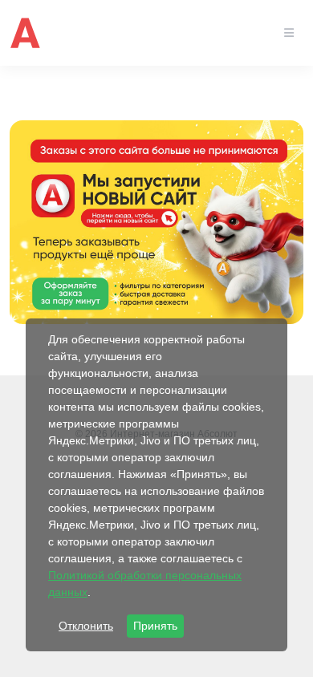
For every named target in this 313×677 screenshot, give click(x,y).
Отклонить (86, 625)
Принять (155, 625)
